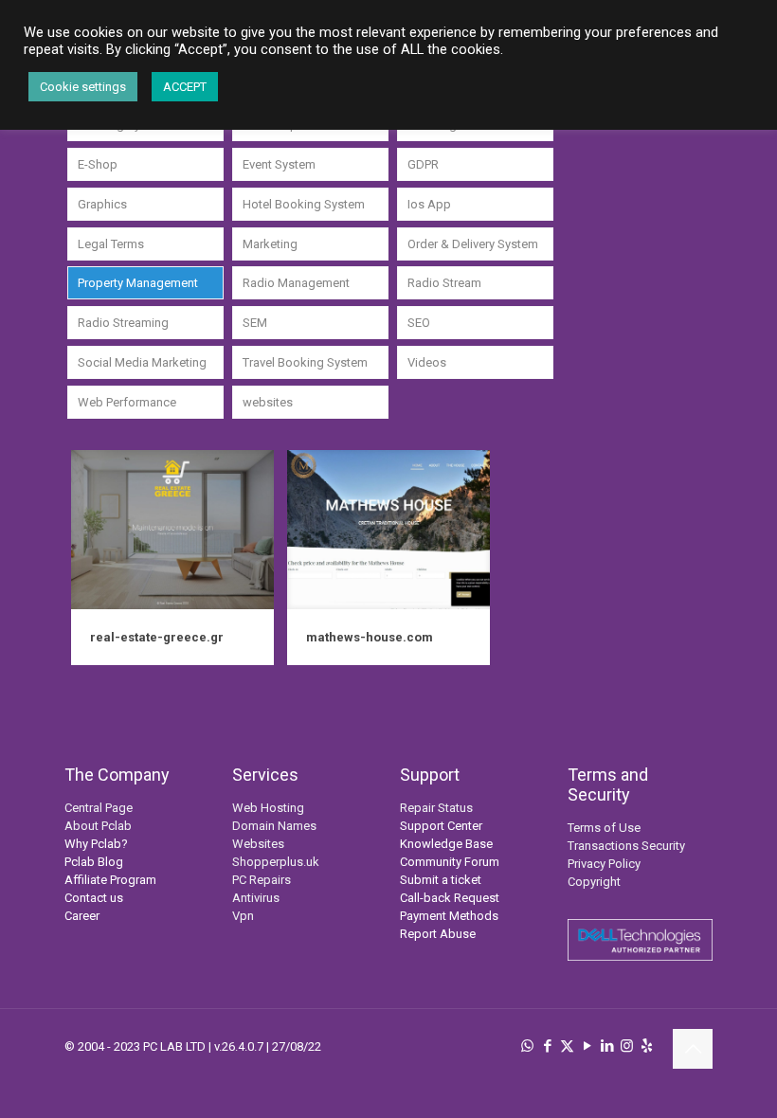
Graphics (102, 204)
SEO (418, 323)
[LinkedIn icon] (607, 1046)
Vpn (243, 916)
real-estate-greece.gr (157, 637)
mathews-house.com (369, 637)
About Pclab (98, 826)
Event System (279, 164)
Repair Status (436, 808)
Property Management (138, 283)
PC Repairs (261, 880)
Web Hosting (268, 808)
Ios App (429, 204)
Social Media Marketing (142, 362)
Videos (426, 362)
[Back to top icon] (693, 1049)
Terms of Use (604, 827)
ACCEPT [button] (185, 87)
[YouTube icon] (587, 1046)
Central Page (98, 808)
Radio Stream (444, 283)
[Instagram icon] (627, 1046)
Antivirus (256, 898)
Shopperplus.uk (275, 862)
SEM (255, 323)
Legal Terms (111, 244)
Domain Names (274, 826)
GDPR (423, 164)
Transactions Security (626, 845)
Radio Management (296, 283)
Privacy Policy (604, 864)
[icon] (647, 1046)
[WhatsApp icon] (527, 1046)
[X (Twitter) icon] (567, 1046)
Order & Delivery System (472, 244)
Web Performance (127, 402)
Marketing (270, 244)
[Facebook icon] (547, 1046)
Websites (258, 844)
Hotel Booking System (304, 204)
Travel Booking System (305, 362)
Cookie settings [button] (83, 87)
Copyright (594, 882)
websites (268, 402)
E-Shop (97, 164)
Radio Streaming (123, 323)
